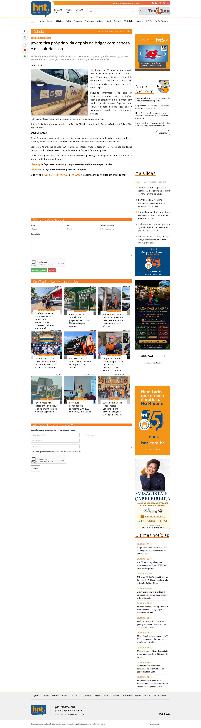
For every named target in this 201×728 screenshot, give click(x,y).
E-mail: (68, 225)
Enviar (35, 468)
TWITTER (48, 174)
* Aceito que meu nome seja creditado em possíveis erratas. (57, 451)
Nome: (33, 225)
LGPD (82, 714)
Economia (78, 21)
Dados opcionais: (107, 225)
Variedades (129, 21)
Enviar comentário (39, 270)
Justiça (41, 21)
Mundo (140, 21)
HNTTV (149, 21)
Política (50, 21)
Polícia (68, 21)
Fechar (51, 270)
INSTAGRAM (61, 174)
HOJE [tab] (138, 182)
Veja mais (163, 133)
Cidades (59, 21)
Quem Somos (60, 714)
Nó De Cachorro (161, 21)
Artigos (100, 21)
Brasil (108, 21)
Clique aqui (36, 164)
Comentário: (35, 234)
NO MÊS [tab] (163, 182)
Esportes (117, 21)
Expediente (72, 714)
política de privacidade (98, 724)
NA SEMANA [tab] (150, 182)
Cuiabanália (89, 21)
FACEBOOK (76, 174)
